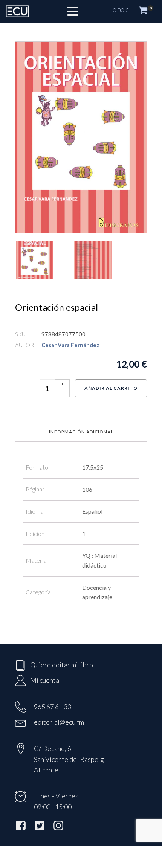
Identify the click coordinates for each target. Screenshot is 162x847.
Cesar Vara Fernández (70, 345)
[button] (133, 11)
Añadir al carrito (111, 388)
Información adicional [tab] (81, 432)
